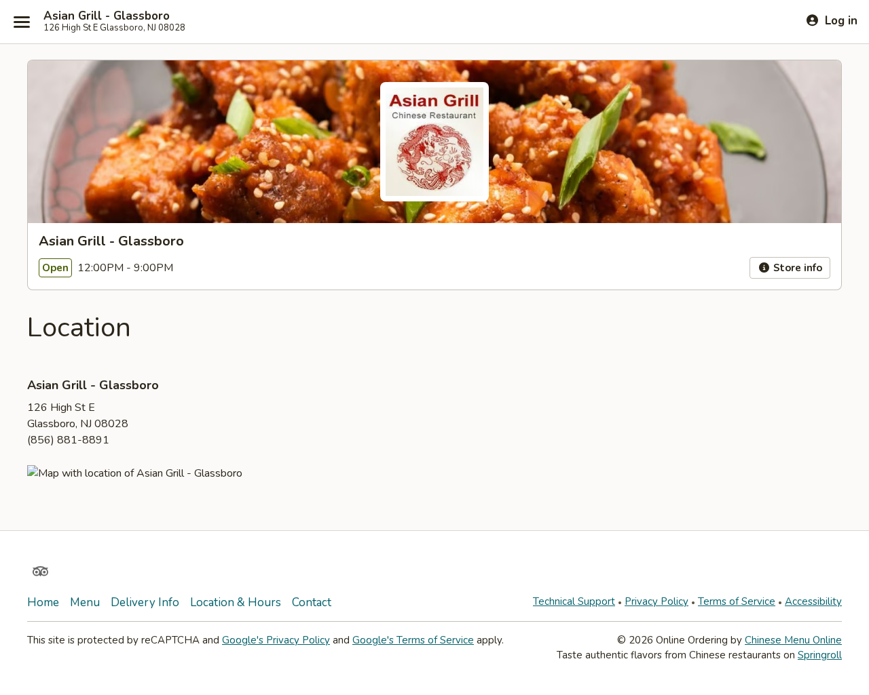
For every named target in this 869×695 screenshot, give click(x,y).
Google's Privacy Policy (276, 640)
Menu (85, 602)
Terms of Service (736, 601)
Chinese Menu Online (793, 640)
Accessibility (813, 601)
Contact (311, 602)
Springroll (820, 655)
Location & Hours (235, 602)
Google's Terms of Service (413, 640)
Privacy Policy (656, 601)
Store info (796, 268)
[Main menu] (21, 21)
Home (43, 602)
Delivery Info (145, 602)
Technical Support (574, 601)
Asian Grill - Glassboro (106, 16)
